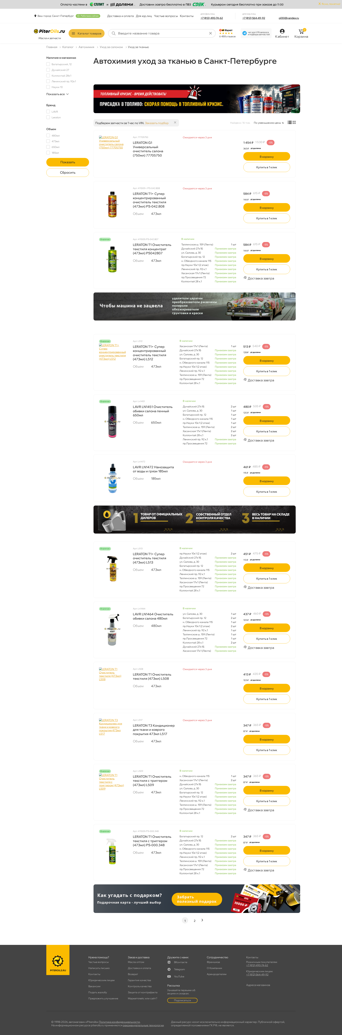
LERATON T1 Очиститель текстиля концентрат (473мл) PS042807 (152, 249)
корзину (267, 156)
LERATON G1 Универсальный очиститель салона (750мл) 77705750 (148, 149)
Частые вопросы (166, 16)
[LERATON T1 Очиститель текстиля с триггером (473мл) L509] (112, 791)
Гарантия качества (139, 980)
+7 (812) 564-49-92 (253, 18)
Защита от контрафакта (142, 992)
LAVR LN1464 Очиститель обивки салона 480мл (153, 616)
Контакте (180, 962)
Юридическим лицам (101, 980)
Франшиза (213, 962)
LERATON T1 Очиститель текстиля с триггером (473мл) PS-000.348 (152, 841)
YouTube (179, 976)
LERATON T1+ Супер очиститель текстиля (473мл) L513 (149, 558)
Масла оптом (136, 962)
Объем (51, 129)
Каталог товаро (89, 33)
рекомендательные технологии (143, 1025)
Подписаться (182, 1000)
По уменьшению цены (267, 122)
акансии (94, 986)
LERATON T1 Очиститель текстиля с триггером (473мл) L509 (152, 780)
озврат (133, 974)
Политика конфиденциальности (119, 1022)
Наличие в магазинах (61, 57)
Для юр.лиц (144, 16)
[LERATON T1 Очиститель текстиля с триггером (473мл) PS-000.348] (112, 851)
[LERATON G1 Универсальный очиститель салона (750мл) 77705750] (112, 153)
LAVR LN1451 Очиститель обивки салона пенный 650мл (153, 411)
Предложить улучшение (103, 998)
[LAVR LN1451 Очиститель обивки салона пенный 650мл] (112, 421)
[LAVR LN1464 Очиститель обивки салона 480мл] (112, 629)
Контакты (186, 16)
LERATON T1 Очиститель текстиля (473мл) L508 (152, 676)
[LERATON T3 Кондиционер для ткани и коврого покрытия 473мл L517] (112, 736)
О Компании (214, 968)
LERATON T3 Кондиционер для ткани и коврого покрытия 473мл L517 (154, 729)
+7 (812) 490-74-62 (212, 18)
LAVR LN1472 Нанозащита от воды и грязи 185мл (153, 469)
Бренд (50, 105)
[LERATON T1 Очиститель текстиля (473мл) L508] (112, 685)
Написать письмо (99, 968)
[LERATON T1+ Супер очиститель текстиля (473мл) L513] (112, 569)
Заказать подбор (157, 123)
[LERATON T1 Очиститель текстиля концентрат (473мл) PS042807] (112, 259)
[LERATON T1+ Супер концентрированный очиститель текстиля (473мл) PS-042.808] (112, 204)
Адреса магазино (258, 985)
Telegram (179, 969)
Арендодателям (216, 974)
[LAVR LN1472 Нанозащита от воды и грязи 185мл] (112, 478)
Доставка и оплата (120, 16)
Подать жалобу (97, 992)
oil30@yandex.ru (289, 18)
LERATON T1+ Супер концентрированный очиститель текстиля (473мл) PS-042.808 (149, 200)
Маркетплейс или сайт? (142, 998)
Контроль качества (140, 986)
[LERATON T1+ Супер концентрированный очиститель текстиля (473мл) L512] (112, 361)
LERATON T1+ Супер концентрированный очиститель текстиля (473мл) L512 (149, 353)
